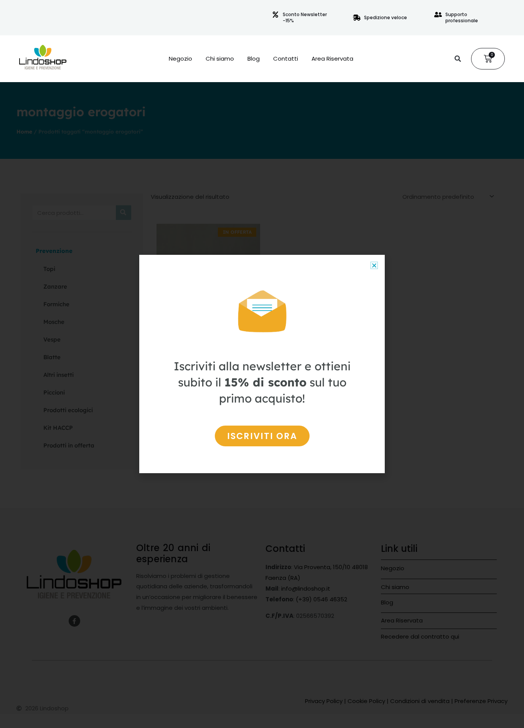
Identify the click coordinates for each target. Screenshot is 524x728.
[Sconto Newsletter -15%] (275, 15)
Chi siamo (220, 59)
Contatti (285, 59)
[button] (457, 58)
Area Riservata (332, 59)
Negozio (180, 59)
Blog (253, 59)
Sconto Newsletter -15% (305, 17)
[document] (262, 364)
